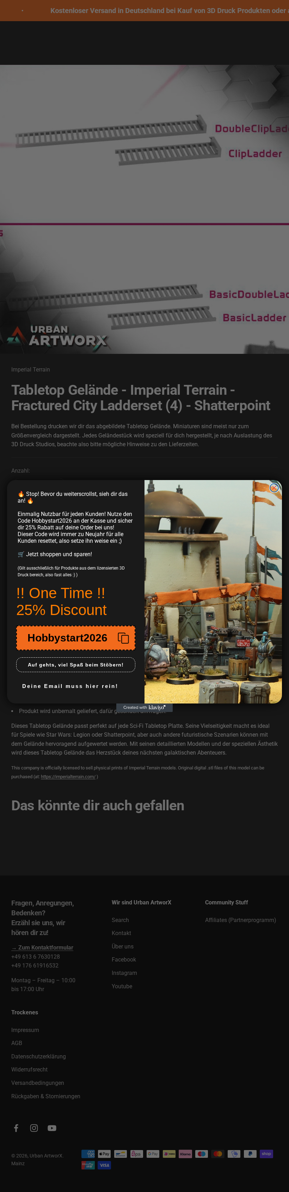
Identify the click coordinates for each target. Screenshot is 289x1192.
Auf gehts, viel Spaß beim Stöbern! (76, 665)
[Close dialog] (274, 488)
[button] (75, 638)
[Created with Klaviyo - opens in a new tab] (144, 707)
